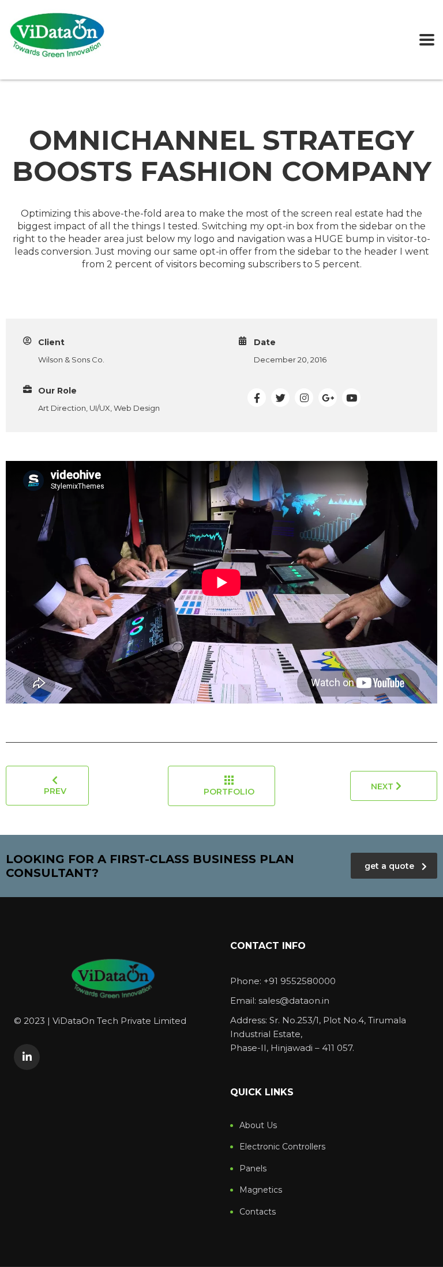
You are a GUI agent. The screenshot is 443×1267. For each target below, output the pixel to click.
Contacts (257, 1212)
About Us (258, 1125)
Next (383, 786)
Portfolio (229, 791)
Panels (252, 1169)
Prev (55, 791)
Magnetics (260, 1190)
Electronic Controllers (282, 1147)
